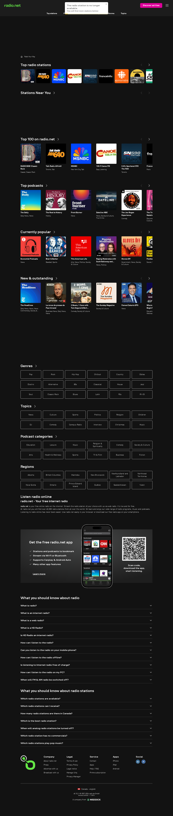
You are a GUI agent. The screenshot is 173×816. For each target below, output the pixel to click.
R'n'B (142, 394)
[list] (86, 76)
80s (75, 384)
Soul (31, 394)
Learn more (39, 574)
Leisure (53, 445)
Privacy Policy (72, 765)
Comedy (53, 425)
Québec (97, 485)
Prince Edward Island (75, 485)
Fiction (142, 455)
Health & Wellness (53, 455)
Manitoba (75, 475)
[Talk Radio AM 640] (43, 76)
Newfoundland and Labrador (120, 475)
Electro (31, 384)
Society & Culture (142, 445)
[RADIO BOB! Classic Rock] (28, 76)
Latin (97, 394)
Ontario (53, 485)
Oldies (142, 374)
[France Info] (106, 76)
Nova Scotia (31, 485)
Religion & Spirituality (97, 445)
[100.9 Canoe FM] (75, 76)
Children (142, 415)
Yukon (142, 485)
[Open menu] (167, 5)
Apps (92, 765)
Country (119, 374)
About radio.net (50, 761)
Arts (31, 455)
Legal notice (72, 769)
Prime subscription (98, 773)
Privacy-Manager (74, 777)
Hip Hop (75, 374)
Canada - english (88, 789)
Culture (53, 415)
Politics (97, 415)
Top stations (52, 13)
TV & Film (97, 455)
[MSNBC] (59, 76)
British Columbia (53, 475)
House (120, 384)
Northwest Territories (142, 475)
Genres (111, 13)
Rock (53, 374)
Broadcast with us (51, 773)
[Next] (149, 64)
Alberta (31, 475)
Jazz (142, 384)
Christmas (119, 425)
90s (119, 394)
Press (46, 765)
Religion (119, 415)
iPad (115, 765)
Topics (123, 13)
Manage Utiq (72, 773)
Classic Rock (53, 394)
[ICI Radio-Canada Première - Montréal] (122, 76)
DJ (31, 425)
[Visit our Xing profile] (143, 761)
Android (116, 769)
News (31, 415)
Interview (98, 425)
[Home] (22, 57)
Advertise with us (51, 769)
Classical (98, 384)
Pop (31, 374)
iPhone (116, 761)
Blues (75, 394)
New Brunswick (97, 475)
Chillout (97, 374)
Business (120, 455)
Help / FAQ (94, 769)
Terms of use (72, 761)
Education (30, 445)
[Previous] (141, 64)
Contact (93, 761)
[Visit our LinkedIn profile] (138, 761)
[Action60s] (137, 76)
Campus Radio (75, 425)
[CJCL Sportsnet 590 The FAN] (90, 76)
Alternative (53, 384)
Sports (75, 415)
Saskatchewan (120, 485)
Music (142, 425)
